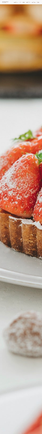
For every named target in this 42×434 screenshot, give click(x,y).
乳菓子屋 (5, 2)
